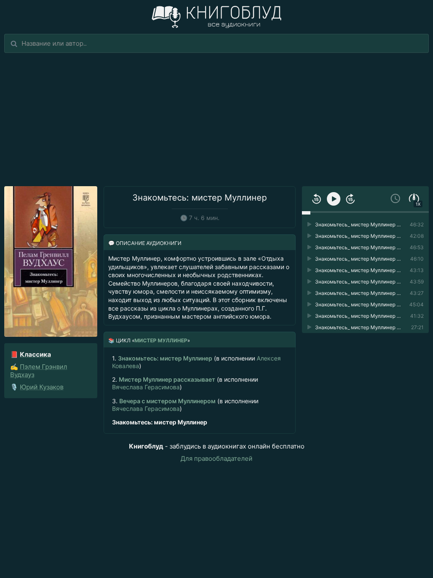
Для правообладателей (216, 458)
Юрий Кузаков (41, 387)
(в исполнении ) (196, 362)
